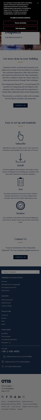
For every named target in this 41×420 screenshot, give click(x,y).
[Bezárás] (38, 3)
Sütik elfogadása (20, 28)
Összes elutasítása (20, 23)
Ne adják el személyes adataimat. (20, 17)
